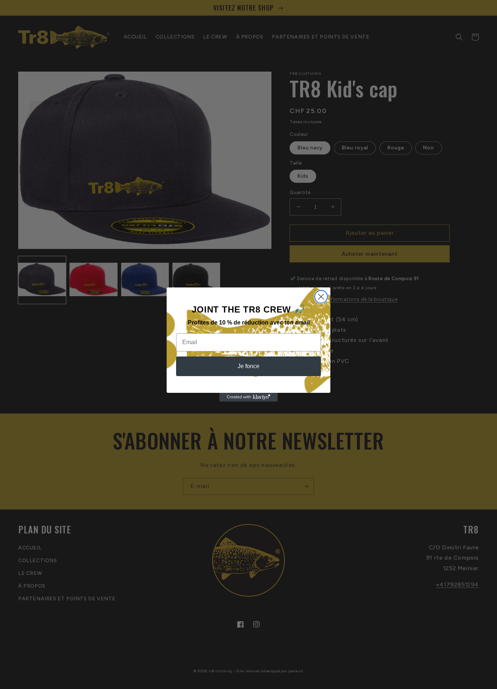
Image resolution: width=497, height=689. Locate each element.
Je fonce (248, 366)
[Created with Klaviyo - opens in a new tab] (248, 397)
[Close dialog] (321, 296)
